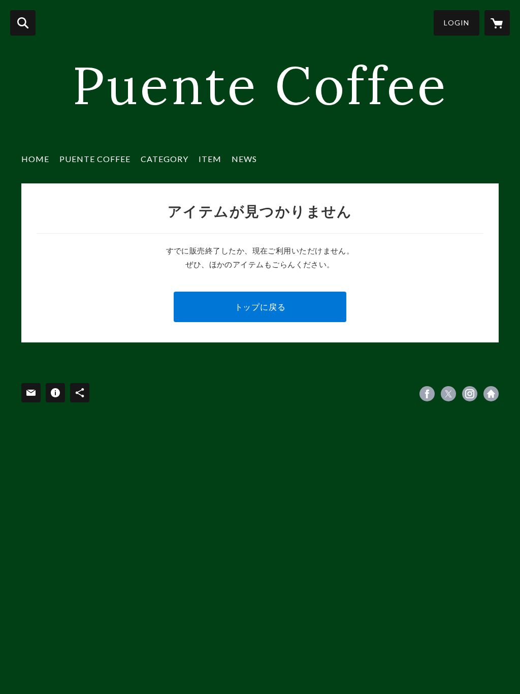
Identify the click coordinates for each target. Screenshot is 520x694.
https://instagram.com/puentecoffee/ (469, 393)
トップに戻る (260, 306)
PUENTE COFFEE (95, 159)
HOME (35, 159)
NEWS (244, 159)
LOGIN (456, 22)
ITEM (210, 159)
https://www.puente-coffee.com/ (491, 393)
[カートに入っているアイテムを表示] (497, 23)
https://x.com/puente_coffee (448, 393)
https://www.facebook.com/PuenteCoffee (427, 393)
